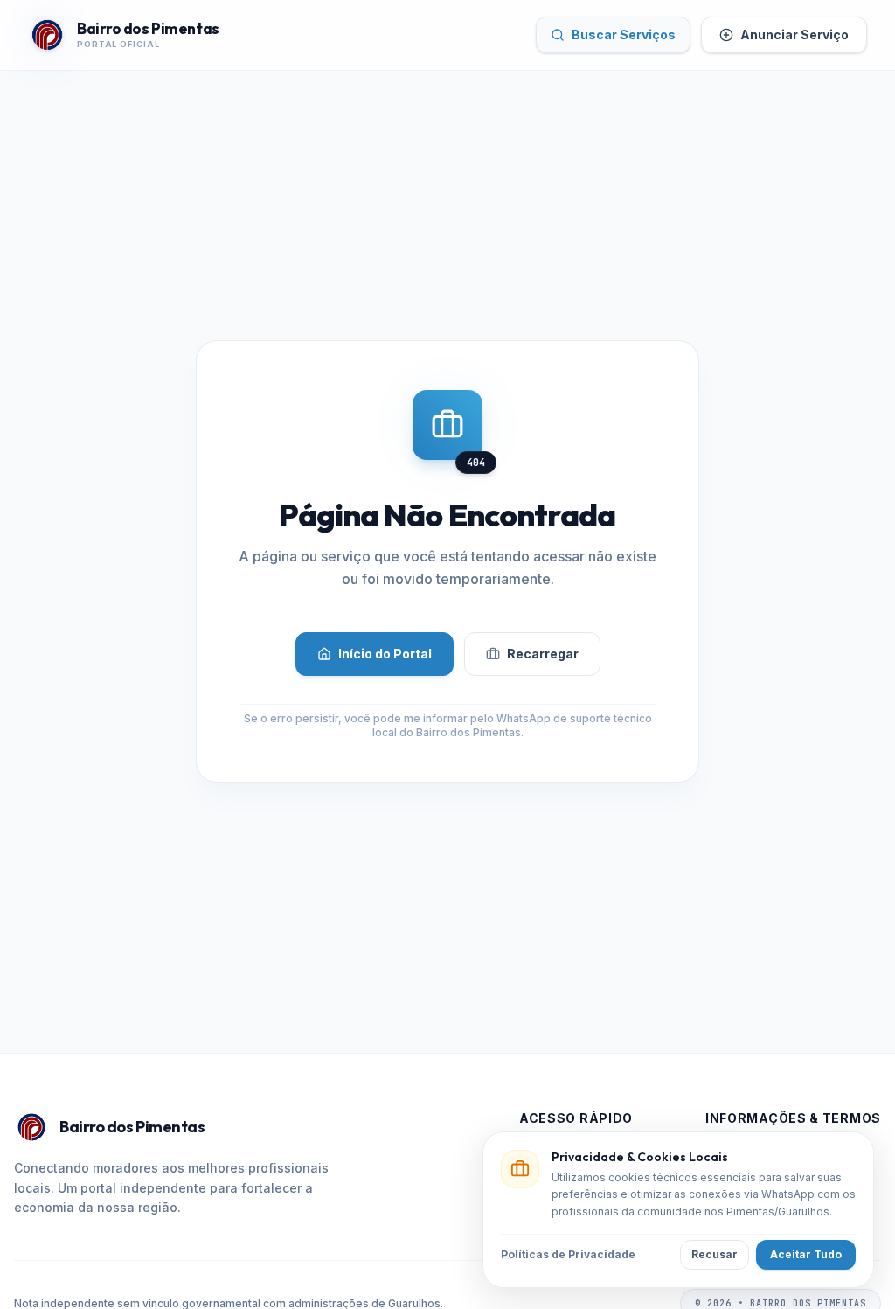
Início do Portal (385, 653)
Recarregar (543, 653)
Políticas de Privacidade (568, 1254)
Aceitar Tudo (806, 1254)
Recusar (714, 1254)
